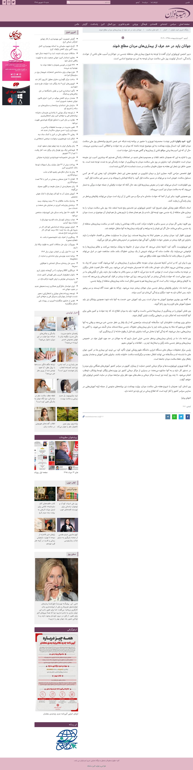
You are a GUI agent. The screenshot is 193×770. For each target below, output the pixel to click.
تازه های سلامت (152, 30)
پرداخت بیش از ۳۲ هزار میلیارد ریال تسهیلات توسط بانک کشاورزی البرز (56, 166)
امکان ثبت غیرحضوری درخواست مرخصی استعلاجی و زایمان (56, 140)
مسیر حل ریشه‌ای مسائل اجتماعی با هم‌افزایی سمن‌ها (59, 265)
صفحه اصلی (184, 24)
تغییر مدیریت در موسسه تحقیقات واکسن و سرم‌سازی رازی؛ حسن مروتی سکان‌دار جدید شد (59, 128)
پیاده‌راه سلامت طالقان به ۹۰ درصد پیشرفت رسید (56, 201)
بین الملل (111, 24)
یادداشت (94, 24)
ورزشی (135, 24)
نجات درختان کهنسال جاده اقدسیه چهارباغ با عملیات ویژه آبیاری (59, 221)
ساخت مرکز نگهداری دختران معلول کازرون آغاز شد (55, 79)
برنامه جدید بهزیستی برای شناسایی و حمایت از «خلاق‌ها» (58, 257)
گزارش (84, 24)
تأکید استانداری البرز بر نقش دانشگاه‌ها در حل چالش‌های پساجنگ (58, 92)
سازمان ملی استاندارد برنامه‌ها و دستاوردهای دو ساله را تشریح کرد (58, 107)
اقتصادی (153, 24)
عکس (76, 24)
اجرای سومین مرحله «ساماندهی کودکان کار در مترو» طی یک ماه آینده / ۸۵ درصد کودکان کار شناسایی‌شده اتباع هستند (58, 230)
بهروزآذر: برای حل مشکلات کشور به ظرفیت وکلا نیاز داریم (56, 246)
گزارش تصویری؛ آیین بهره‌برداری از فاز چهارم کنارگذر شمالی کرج (59, 40)
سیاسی (173, 24)
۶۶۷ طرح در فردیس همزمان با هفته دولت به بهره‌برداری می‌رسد (59, 66)
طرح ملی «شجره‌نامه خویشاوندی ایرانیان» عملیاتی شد (57, 159)
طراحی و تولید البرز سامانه (96, 766)
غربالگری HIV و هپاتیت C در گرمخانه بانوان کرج (56, 270)
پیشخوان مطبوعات (68, 437)
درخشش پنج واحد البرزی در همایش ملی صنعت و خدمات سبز (57, 206)
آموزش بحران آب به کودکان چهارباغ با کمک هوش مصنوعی (57, 195)
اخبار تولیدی (72, 313)
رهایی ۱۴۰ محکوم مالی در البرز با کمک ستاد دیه (56, 134)
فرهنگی (144, 24)
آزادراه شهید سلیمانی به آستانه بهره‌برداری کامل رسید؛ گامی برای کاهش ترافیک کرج (58, 47)
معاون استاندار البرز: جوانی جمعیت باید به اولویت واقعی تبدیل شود (57, 59)
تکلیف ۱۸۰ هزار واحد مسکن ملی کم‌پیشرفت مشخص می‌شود (56, 214)
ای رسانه (73, 725)
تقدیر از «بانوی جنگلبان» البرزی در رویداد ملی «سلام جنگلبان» (58, 302)
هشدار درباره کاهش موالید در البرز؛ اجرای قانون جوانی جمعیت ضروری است (58, 99)
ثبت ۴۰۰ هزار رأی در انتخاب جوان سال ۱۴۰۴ (58, 251)
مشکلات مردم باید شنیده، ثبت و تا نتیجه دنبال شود (55, 53)
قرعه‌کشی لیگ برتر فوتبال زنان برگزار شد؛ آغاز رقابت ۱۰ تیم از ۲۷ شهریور (56, 151)
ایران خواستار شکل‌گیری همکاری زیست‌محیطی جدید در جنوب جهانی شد (56, 287)
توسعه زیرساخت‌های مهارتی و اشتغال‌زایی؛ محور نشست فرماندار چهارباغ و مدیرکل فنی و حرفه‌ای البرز (57, 295)
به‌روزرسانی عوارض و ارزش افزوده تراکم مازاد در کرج (58, 280)
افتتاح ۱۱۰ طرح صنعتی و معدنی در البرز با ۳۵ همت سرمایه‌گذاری (56, 180)
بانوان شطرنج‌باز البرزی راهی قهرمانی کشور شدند (56, 274)
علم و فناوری (124, 24)
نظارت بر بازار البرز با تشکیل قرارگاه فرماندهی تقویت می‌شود (56, 121)
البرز (102, 24)
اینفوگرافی (72, 630)
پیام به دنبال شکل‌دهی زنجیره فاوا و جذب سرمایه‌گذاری (60, 173)
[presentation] (74, 456)
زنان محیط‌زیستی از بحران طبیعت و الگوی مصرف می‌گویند (58, 188)
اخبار (165, 30)
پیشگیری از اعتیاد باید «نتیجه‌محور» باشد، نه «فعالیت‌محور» (59, 239)
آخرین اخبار (71, 32)
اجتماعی (163, 24)
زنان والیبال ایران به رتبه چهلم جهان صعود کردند (56, 146)
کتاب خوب (71, 483)
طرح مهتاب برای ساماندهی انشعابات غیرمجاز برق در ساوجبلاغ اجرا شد (56, 73)
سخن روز (72, 554)
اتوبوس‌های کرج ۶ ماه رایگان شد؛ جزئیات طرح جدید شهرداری (56, 85)
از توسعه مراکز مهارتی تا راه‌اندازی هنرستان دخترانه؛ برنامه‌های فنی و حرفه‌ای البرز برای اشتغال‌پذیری (56, 114)
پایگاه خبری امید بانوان (179, 30)
